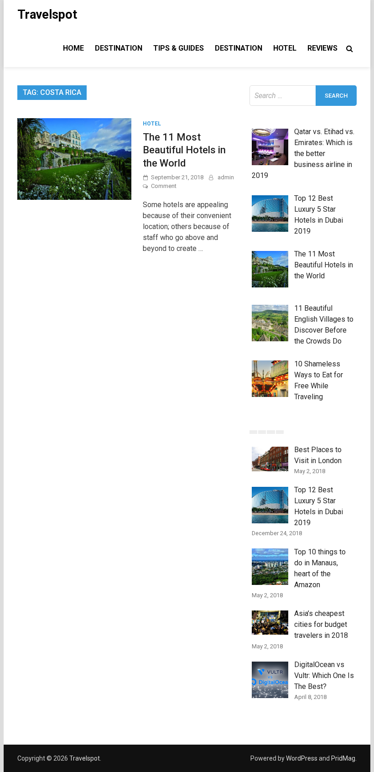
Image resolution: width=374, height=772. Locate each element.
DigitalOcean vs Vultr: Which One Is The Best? (324, 675)
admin (226, 177)
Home (73, 48)
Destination (118, 48)
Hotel (284, 48)
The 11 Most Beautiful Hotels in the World (184, 150)
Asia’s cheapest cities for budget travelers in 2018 (321, 624)
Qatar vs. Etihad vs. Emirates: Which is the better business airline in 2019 (303, 153)
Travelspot (47, 14)
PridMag (343, 758)
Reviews (322, 48)
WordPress (301, 758)
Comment (164, 186)
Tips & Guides (178, 48)
